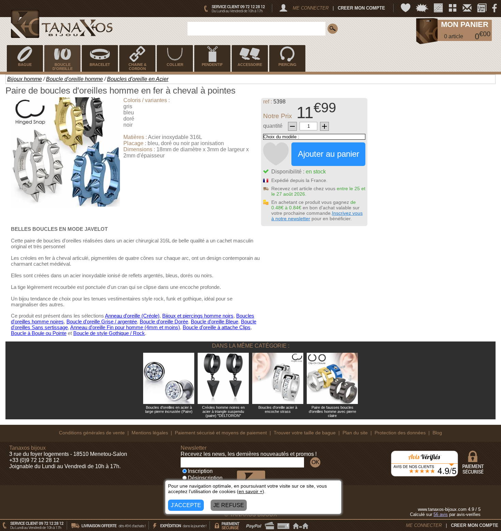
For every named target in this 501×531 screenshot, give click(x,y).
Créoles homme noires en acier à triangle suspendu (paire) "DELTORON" (223, 411)
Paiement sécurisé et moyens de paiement (221, 432)
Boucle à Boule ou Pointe (38, 333)
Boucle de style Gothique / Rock (109, 333)
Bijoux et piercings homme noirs (197, 316)
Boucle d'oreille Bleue (214, 321)
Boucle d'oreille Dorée (164, 321)
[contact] (467, 7)
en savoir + (250, 491)
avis (441, 514)
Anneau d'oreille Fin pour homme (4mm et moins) (125, 327)
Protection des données (400, 432)
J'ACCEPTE (186, 505)
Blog (437, 432)
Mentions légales (150, 432)
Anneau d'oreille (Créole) (132, 316)
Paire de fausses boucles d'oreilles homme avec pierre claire (332, 411)
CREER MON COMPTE (361, 8)
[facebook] (494, 7)
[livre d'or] (482, 7)
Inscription (200, 471)
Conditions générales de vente (92, 432)
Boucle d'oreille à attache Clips (216, 327)
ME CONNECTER (311, 8)
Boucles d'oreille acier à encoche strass (277, 409)
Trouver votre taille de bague (305, 432)
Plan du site (355, 432)
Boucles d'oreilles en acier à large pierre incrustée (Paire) (169, 409)
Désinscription (205, 478)
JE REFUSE (228, 505)
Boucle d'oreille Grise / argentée (101, 321)
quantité (273, 126)
